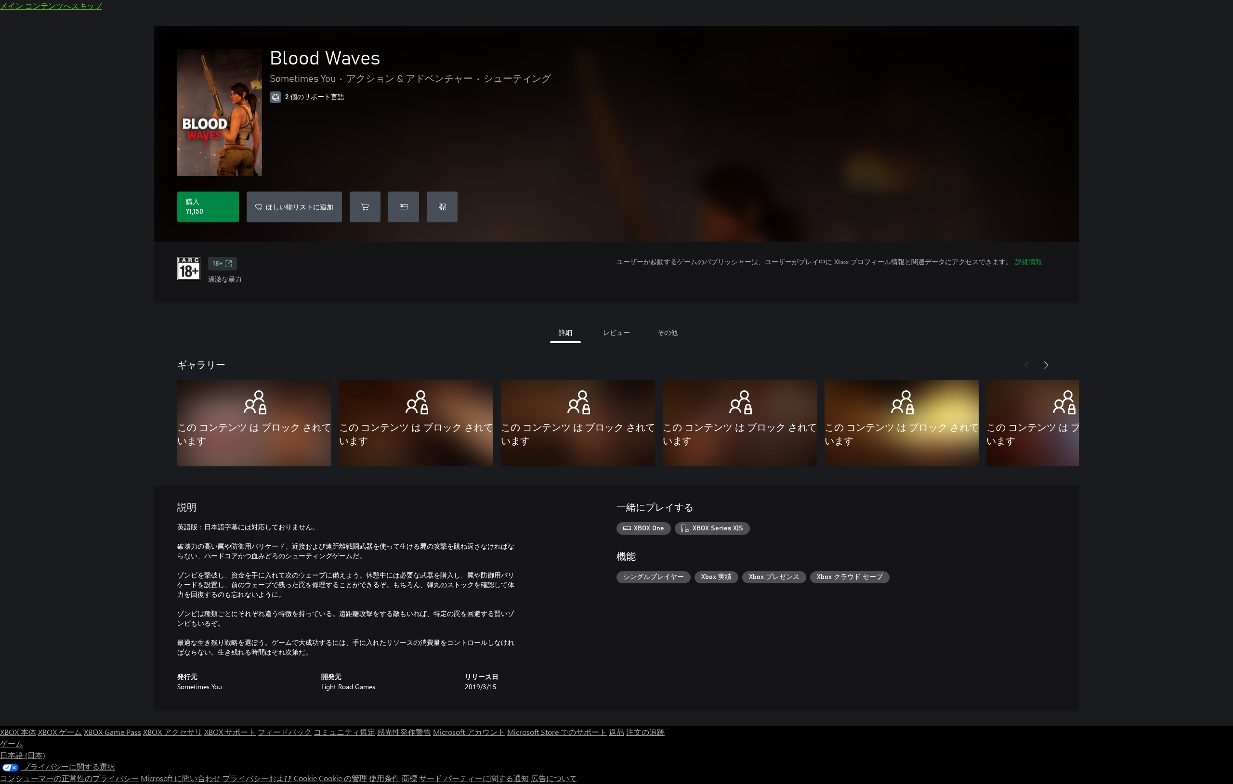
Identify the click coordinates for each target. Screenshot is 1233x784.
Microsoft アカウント (469, 732)
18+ (218, 263)
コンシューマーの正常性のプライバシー (69, 778)
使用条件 (384, 778)
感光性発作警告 (404, 732)
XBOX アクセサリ (172, 732)
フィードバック (285, 732)
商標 (409, 778)
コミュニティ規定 (344, 732)
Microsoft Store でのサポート (557, 732)
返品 (616, 732)
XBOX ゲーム (60, 732)
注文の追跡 (645, 732)
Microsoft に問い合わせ (181, 778)
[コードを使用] (442, 207)
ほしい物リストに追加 (299, 206)
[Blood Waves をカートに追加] (365, 207)
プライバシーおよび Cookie (270, 778)
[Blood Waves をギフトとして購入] (403, 207)
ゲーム (11, 743)
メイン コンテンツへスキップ (51, 5)
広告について (554, 778)
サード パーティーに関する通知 (474, 778)
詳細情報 (1028, 261)
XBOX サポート (230, 732)
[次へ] (1046, 365)
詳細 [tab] (565, 332)
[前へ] (1026, 365)
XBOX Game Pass (112, 732)
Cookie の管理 (343, 778)
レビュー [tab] (616, 332)
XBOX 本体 (18, 732)
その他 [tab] (667, 332)
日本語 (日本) (22, 755)
